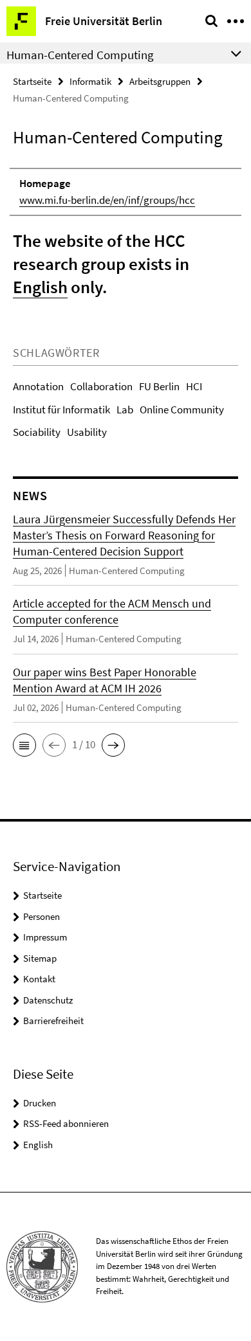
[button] (24, 745)
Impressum (45, 937)
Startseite (32, 81)
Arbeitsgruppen (160, 81)
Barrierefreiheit (53, 1020)
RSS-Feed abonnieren (66, 1123)
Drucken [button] (39, 1103)
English (40, 287)
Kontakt (39, 979)
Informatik (90, 81)
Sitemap (40, 958)
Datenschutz (48, 1000)
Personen (41, 916)
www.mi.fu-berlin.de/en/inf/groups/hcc (107, 200)
